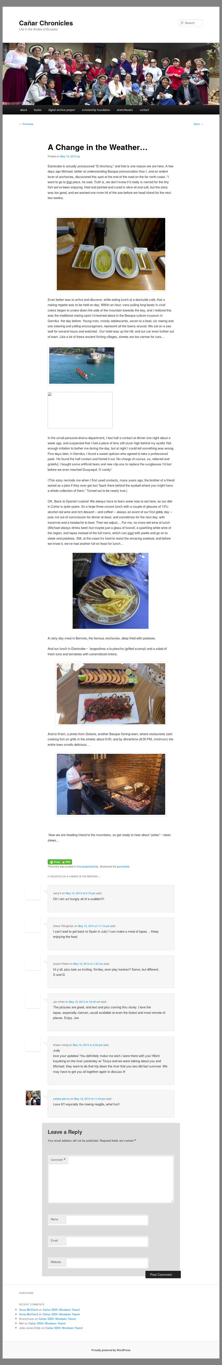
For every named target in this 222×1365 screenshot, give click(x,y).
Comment (58, 1159)
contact (144, 110)
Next (198, 124)
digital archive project (61, 110)
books (38, 110)
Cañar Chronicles (46, 22)
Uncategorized (86, 866)
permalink (123, 866)
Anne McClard (28, 1309)
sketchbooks (125, 110)
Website (56, 1262)
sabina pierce (61, 1099)
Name (54, 1219)
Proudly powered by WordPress (111, 1350)
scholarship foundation (96, 110)
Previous (26, 124)
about (23, 110)
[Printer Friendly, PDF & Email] (60, 861)
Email (54, 1240)
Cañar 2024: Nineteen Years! (61, 1309)
